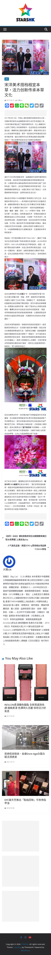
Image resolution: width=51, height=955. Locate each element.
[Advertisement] (27, 113)
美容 (6, 79)
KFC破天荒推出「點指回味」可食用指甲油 (25, 801)
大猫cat (19, 100)
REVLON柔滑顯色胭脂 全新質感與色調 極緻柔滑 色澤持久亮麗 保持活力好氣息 (25, 708)
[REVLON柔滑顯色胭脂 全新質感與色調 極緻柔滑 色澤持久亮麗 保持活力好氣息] (25, 666)
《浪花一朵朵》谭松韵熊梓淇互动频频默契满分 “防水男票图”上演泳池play (26, 538)
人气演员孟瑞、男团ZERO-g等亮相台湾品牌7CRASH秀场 (27, 547)
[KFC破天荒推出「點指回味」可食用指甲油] (25, 772)
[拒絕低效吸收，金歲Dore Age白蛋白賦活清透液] (25, 727)
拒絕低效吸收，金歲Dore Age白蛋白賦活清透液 (24, 755)
